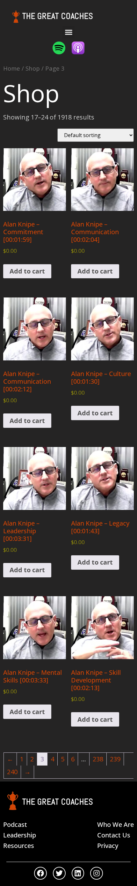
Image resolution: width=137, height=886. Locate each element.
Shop (32, 68)
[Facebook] (40, 873)
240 (12, 771)
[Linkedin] (78, 873)
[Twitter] (59, 873)
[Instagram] (96, 873)
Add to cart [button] (27, 271)
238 (98, 759)
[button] (68, 32)
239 (115, 759)
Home (11, 68)
